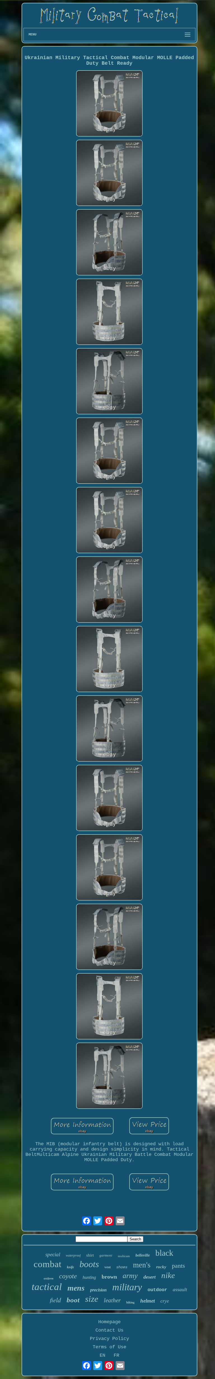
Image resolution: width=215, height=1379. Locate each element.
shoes (121, 1267)
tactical (47, 1286)
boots (89, 1264)
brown (109, 1277)
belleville (142, 1255)
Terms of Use (109, 1347)
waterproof (73, 1255)
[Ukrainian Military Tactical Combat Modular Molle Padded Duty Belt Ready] (109, 104)
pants (178, 1265)
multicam (124, 1256)
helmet (147, 1301)
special (52, 1254)
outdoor (157, 1290)
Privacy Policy (109, 1338)
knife (70, 1267)
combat (47, 1264)
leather (112, 1300)
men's (142, 1265)
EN (102, 1355)
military (127, 1287)
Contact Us (109, 1330)
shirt (90, 1255)
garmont (105, 1255)
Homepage (109, 1322)
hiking (130, 1302)
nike (168, 1275)
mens (76, 1288)
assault (180, 1289)
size (91, 1299)
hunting (89, 1277)
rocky (161, 1267)
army (130, 1276)
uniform (48, 1278)
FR (116, 1355)
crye (164, 1301)
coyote (68, 1276)
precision (98, 1290)
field (55, 1299)
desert (149, 1277)
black (164, 1252)
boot (73, 1300)
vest (107, 1267)
